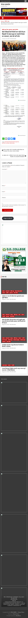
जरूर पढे (4, 277)
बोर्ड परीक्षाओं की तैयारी (8, 141)
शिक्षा (7, 29)
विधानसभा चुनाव (22, 339)
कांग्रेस (3, 291)
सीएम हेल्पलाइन (12, 143)
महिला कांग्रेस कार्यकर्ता (18, 291)
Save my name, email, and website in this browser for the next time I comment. (14, 205)
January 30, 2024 (5, 38)
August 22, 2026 (5, 371)
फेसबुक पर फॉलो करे (8, 218)
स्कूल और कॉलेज (15, 29)
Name (3, 185)
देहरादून (11, 314)
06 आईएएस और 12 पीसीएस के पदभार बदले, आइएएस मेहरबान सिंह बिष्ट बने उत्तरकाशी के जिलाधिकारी (13, 156)
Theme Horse (16, 614)
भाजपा (19, 314)
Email (3, 191)
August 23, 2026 (5, 348)
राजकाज (3, 292)
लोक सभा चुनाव (4, 339)
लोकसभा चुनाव (10, 339)
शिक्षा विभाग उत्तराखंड (5, 143)
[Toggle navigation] (2, 17)
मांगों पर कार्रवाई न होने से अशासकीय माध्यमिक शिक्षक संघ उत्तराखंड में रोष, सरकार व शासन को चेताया (13, 150)
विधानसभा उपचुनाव (16, 339)
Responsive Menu (25, 1)
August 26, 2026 (5, 324)
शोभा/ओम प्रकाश (13, 38)
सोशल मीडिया (16, 292)
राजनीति (7, 292)
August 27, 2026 (5, 299)
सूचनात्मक (10, 29)
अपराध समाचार (4, 365)
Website (4, 197)
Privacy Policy (21, 612)
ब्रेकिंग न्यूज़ (4, 29)
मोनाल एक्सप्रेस (5, 4)
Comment (4, 169)
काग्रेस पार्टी (7, 291)
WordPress (18, 615)
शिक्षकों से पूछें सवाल (15, 141)
